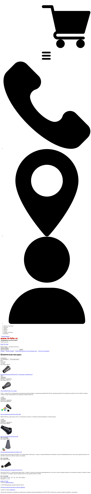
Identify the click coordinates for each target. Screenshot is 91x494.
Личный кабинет (5, 336)
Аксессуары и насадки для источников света (26, 351)
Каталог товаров (10, 351)
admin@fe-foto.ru (10, 482)
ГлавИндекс (12, 489)
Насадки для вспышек (43, 351)
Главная (2, 351)
